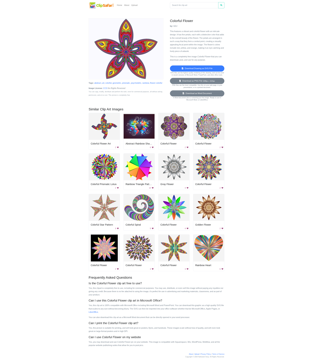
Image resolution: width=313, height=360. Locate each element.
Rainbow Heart (203, 265)
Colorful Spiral (133, 224)
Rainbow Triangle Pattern (139, 184)
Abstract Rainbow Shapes (140, 143)
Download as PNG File (198, 81)
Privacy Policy (206, 354)
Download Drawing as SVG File (197, 68)
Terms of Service (218, 354)
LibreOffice (93, 312)
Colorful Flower (168, 143)
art (103, 83)
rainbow (145, 83)
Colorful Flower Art (101, 143)
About (126, 5)
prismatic (126, 83)
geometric (117, 83)
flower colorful (156, 83)
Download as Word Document (198, 93)
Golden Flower (203, 224)
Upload (134, 5)
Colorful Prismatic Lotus (104, 184)
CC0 (105, 88)
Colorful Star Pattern (102, 224)
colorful (108, 83)
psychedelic (136, 83)
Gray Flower (167, 184)
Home (119, 5)
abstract (97, 83)
